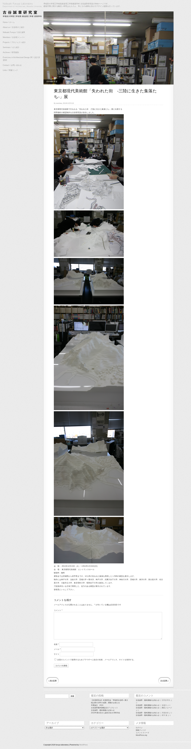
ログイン (139, 728)
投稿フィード (141, 730)
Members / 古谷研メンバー (14, 37)
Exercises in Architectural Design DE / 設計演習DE (21, 58)
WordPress (83, 745)
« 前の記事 (53, 681)
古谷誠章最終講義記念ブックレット (104, 708)
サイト (56, 654)
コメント (58, 610)
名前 (56, 644)
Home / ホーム (9, 22)
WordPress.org (141, 735)
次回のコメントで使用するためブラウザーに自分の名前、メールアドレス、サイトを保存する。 (96, 660)
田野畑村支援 (51, 81)
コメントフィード (142, 733)
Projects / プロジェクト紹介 (14, 42)
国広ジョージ (167, 708)
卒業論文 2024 (97, 705)
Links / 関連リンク (10, 70)
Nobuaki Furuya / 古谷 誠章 (14, 32)
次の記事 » (164, 681)
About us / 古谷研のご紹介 (13, 27)
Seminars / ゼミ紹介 (11, 47)
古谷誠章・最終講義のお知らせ (103, 710)
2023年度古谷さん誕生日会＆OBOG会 (105, 713)
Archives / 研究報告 (11, 52)
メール (57, 649)
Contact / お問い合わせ (12, 65)
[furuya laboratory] (21, 10)
